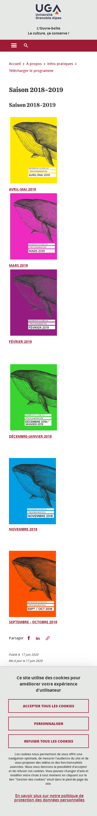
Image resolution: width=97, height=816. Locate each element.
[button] (26, 46)
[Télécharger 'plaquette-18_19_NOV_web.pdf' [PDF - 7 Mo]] (32, 523)
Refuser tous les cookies (48, 741)
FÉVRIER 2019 (20, 341)
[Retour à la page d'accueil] (48, 12)
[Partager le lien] (48, 638)
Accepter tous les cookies (48, 705)
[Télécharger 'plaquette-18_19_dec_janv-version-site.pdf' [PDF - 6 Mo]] (33, 430)
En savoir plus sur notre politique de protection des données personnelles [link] (49, 798)
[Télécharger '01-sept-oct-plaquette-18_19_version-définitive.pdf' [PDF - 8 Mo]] (32, 615)
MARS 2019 (18, 265)
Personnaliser (48, 723)
